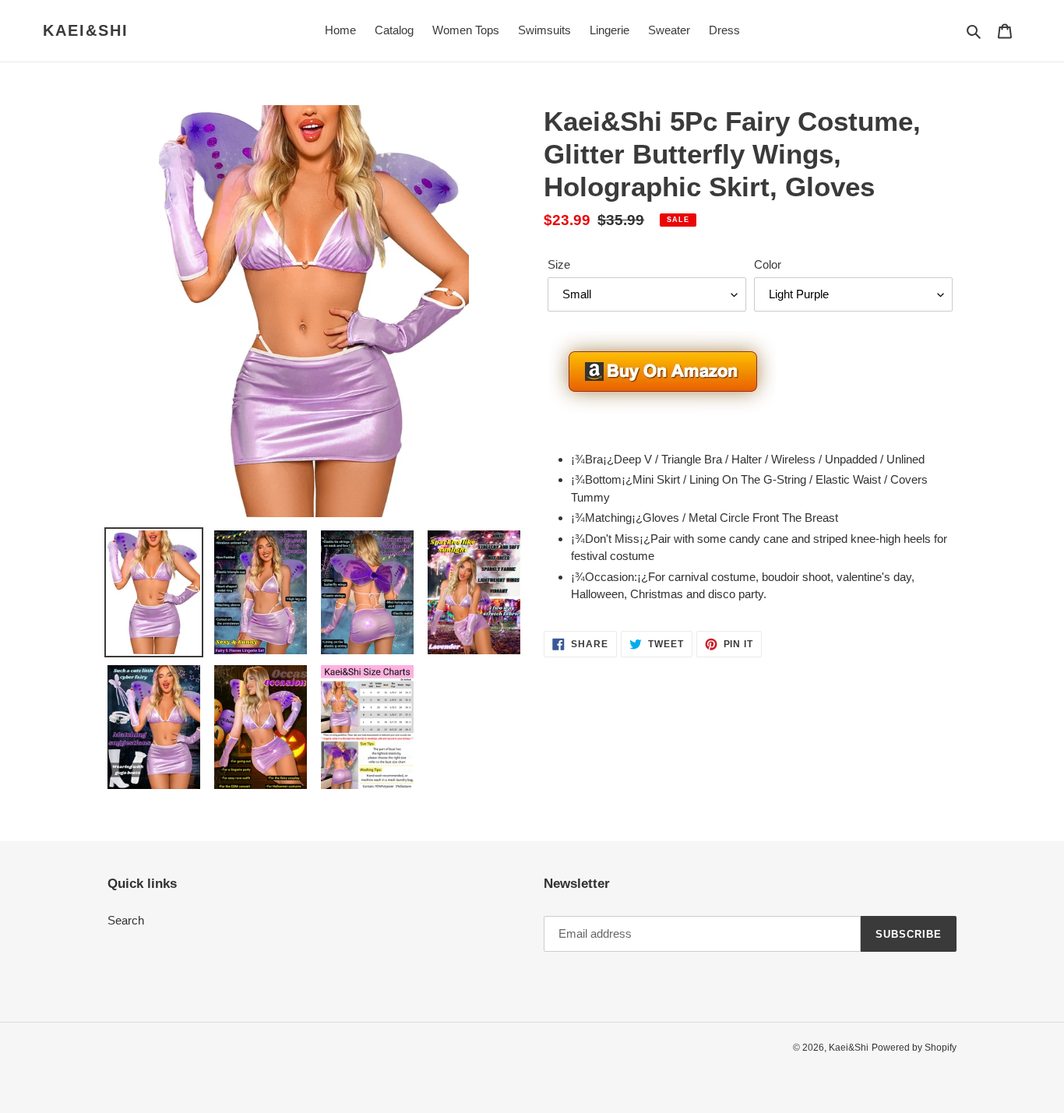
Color (767, 264)
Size (559, 264)
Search (125, 920)
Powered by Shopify (914, 1047)
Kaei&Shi (86, 30)
